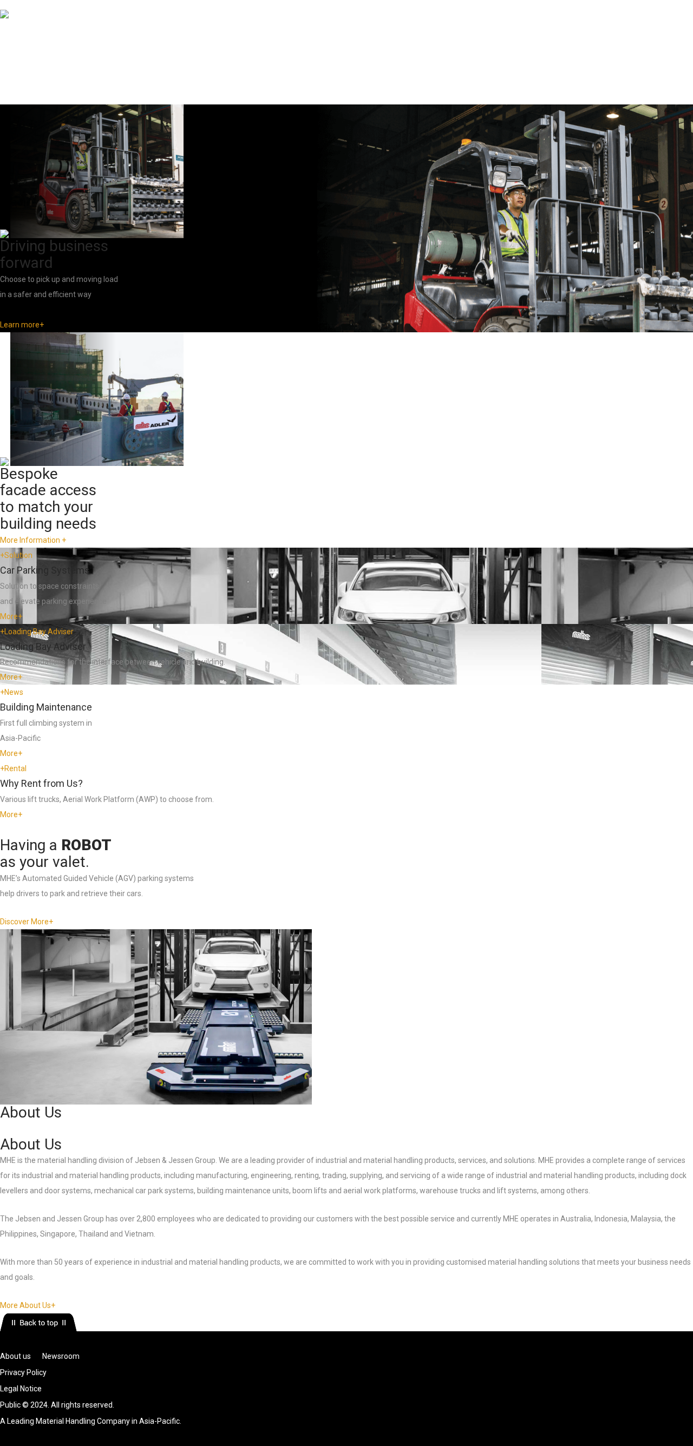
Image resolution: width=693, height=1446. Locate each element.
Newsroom (244, 57)
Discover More (26, 921)
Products (57, 57)
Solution (16, 555)
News (11, 692)
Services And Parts (169, 57)
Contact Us (303, 57)
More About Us (27, 1305)
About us (15, 1356)
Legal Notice (21, 1388)
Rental (104, 57)
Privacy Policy (23, 1372)
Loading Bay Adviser (37, 631)
